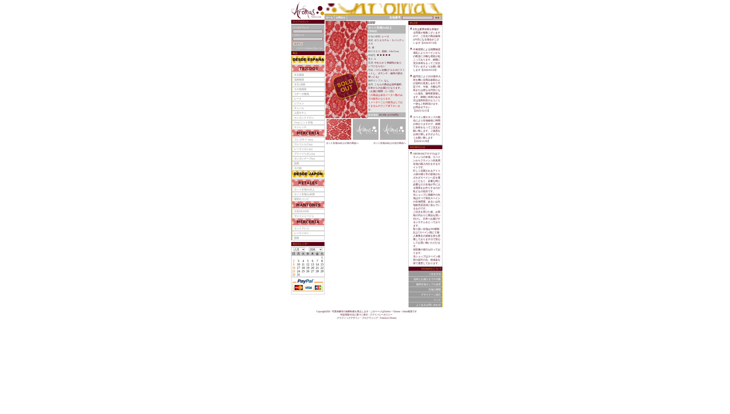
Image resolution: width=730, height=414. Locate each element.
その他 (298, 168)
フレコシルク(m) (303, 144)
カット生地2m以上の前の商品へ (342, 143)
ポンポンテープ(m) (304, 158)
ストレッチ (300, 127)
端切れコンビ (301, 198)
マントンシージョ (304, 216)
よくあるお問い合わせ (428, 304)
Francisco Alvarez (388, 318)
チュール (299, 108)
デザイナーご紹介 (431, 294)
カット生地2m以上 (304, 189)
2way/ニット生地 (303, 122)
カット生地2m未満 (304, 194)
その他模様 (300, 89)
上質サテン (300, 112)
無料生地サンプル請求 (428, 284)
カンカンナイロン (304, 117)
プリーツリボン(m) (304, 153)
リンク (437, 299)
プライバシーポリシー (381, 314)
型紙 (296, 163)
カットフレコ (301, 228)
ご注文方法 (434, 274)
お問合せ (340, 17)
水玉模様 (299, 74)
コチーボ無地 (301, 93)
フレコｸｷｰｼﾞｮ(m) (303, 139)
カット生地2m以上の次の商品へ (389, 143)
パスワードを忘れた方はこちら (309, 48)
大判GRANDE (301, 211)
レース (298, 98)
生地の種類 (434, 289)
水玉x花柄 (299, 84)
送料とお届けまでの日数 (427, 279)
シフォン (299, 103)
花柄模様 (299, 79)
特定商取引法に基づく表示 (354, 314)
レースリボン (301, 233)
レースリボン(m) (303, 149)
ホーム (329, 17)
